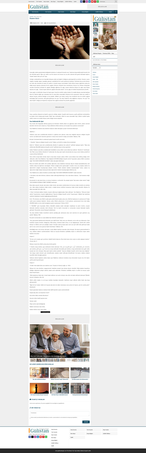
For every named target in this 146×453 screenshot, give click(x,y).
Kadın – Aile (95, 79)
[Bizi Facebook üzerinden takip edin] (81, 1)
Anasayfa (31, 16)
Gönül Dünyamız (96, 88)
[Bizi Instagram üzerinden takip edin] (87, 1)
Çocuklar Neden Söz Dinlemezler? (80, 379)
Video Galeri (95, 93)
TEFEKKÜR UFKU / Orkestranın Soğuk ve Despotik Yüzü (49, 356)
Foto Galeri (95, 91)
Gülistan (94, 72)
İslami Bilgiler (95, 77)
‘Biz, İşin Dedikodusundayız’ (39, 379)
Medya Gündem (96, 86)
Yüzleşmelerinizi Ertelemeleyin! (80, 395)
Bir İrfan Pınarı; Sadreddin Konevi (60, 395)
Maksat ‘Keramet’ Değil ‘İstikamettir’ (59, 379)
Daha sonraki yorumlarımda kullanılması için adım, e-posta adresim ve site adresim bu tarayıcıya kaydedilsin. (54, 417)
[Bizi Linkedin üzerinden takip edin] (89, 1)
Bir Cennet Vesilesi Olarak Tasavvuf (39, 395)
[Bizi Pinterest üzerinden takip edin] (95, 1)
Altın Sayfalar (95, 81)
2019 (35, 16)
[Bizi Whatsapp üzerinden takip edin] (98, 1)
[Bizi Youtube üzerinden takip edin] (92, 1)
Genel (94, 74)
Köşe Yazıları (95, 84)
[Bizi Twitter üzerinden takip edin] (84, 1)
